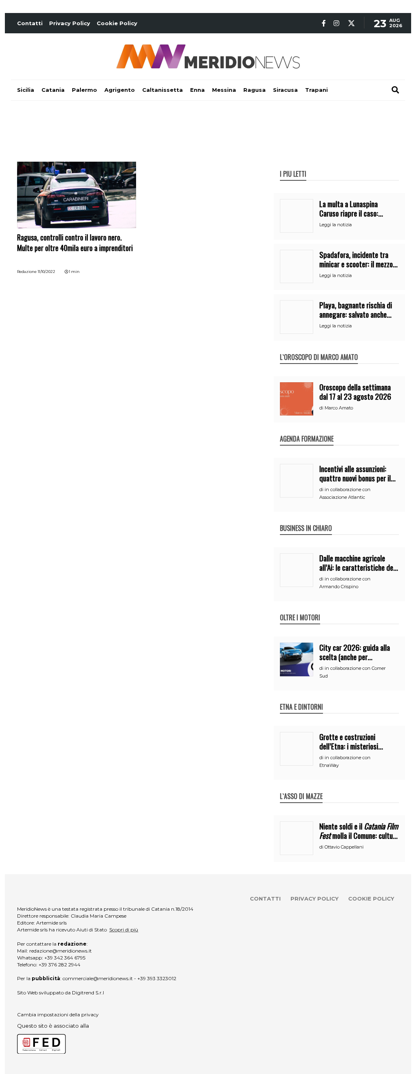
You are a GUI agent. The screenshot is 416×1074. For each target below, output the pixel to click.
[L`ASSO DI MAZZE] (301, 787)
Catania (53, 90)
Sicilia (25, 90)
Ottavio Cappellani (344, 847)
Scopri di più (123, 930)
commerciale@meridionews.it (98, 978)
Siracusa (285, 90)
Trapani (316, 90)
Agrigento (119, 90)
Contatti (30, 23)
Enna (197, 90)
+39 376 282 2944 (59, 964)
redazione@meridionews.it (60, 951)
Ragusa (254, 90)
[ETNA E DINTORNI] (301, 698)
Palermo (84, 90)
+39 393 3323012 (156, 978)
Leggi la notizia (335, 224)
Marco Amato (339, 408)
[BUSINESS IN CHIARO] (306, 519)
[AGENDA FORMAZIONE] (307, 430)
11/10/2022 (46, 271)
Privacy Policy (69, 23)
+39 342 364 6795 (64, 958)
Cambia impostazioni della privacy (58, 1014)
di (322, 408)
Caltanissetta (162, 90)
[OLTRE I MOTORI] (300, 609)
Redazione (27, 271)
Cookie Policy (117, 23)
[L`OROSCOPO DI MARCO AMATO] (319, 348)
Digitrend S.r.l (88, 993)
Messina (224, 90)
